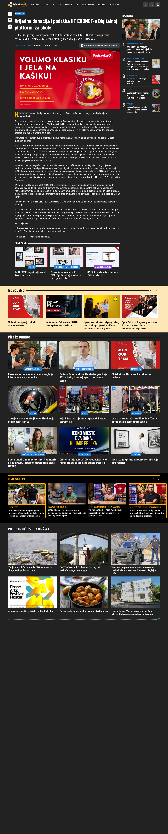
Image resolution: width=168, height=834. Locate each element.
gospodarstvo (20, 45)
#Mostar (35, 4)
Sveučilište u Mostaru (40, 237)
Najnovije (45, 4)
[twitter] (10, 20)
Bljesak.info (37, 45)
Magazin (74, 4)
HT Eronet (20, 237)
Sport (65, 4)
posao (29, 45)
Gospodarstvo (88, 4)
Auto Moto (113, 4)
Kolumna (101, 4)
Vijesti (56, 4)
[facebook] (10, 14)
